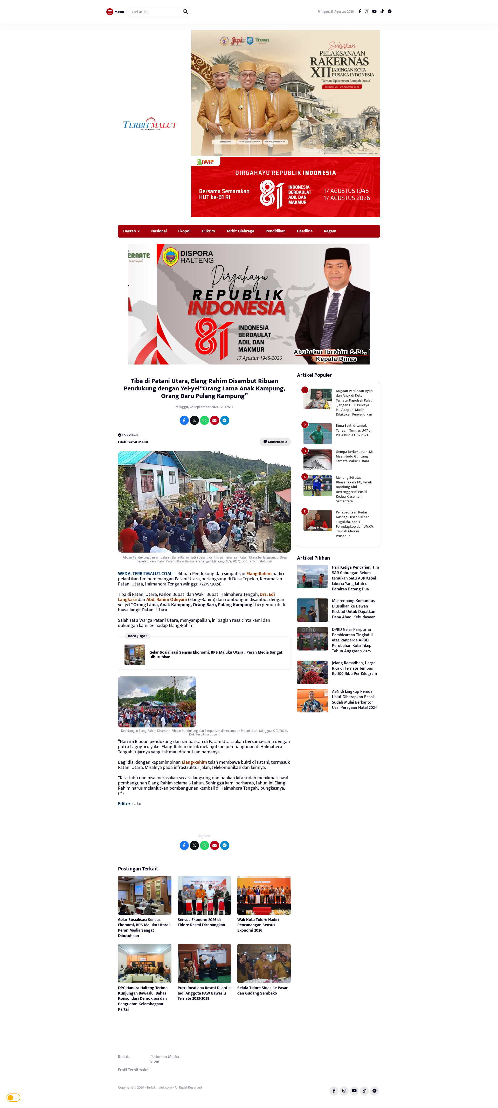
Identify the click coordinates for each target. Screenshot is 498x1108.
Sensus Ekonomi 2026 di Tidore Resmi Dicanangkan (201, 922)
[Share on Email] (214, 420)
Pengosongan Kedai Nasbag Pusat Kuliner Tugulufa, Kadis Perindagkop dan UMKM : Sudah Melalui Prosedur (355, 524)
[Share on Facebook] (184, 420)
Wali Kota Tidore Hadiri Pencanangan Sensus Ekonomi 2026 (258, 925)
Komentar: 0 (277, 442)
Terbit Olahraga (240, 231)
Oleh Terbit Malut (133, 442)
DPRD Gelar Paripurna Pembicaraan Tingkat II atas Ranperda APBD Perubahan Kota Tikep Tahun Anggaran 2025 (352, 640)
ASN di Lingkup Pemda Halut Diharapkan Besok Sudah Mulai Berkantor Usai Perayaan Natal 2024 (354, 699)
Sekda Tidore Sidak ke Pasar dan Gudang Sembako (262, 990)
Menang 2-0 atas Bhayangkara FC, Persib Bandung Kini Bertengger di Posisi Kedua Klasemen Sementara (354, 489)
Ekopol (184, 231)
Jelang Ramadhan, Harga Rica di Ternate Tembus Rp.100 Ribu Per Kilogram (354, 668)
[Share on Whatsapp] (204, 420)
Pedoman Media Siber (164, 1059)
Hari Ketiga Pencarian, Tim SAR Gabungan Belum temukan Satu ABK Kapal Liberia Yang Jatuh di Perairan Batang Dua (355, 578)
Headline (305, 231)
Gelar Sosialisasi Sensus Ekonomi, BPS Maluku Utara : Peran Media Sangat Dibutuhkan (215, 655)
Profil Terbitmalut (133, 1070)
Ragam (330, 231)
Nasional (159, 231)
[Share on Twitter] (194, 420)
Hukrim (208, 231)
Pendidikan (276, 231)
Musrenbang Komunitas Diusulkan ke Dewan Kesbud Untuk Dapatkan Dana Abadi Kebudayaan (354, 608)
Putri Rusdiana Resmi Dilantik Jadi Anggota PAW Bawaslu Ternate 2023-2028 (204, 993)
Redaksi (125, 1056)
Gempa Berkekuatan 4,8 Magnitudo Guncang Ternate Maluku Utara (354, 456)
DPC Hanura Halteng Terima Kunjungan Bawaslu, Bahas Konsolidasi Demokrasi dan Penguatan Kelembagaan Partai (143, 998)
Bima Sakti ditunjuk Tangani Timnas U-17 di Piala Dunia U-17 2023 (354, 430)
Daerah (129, 231)
